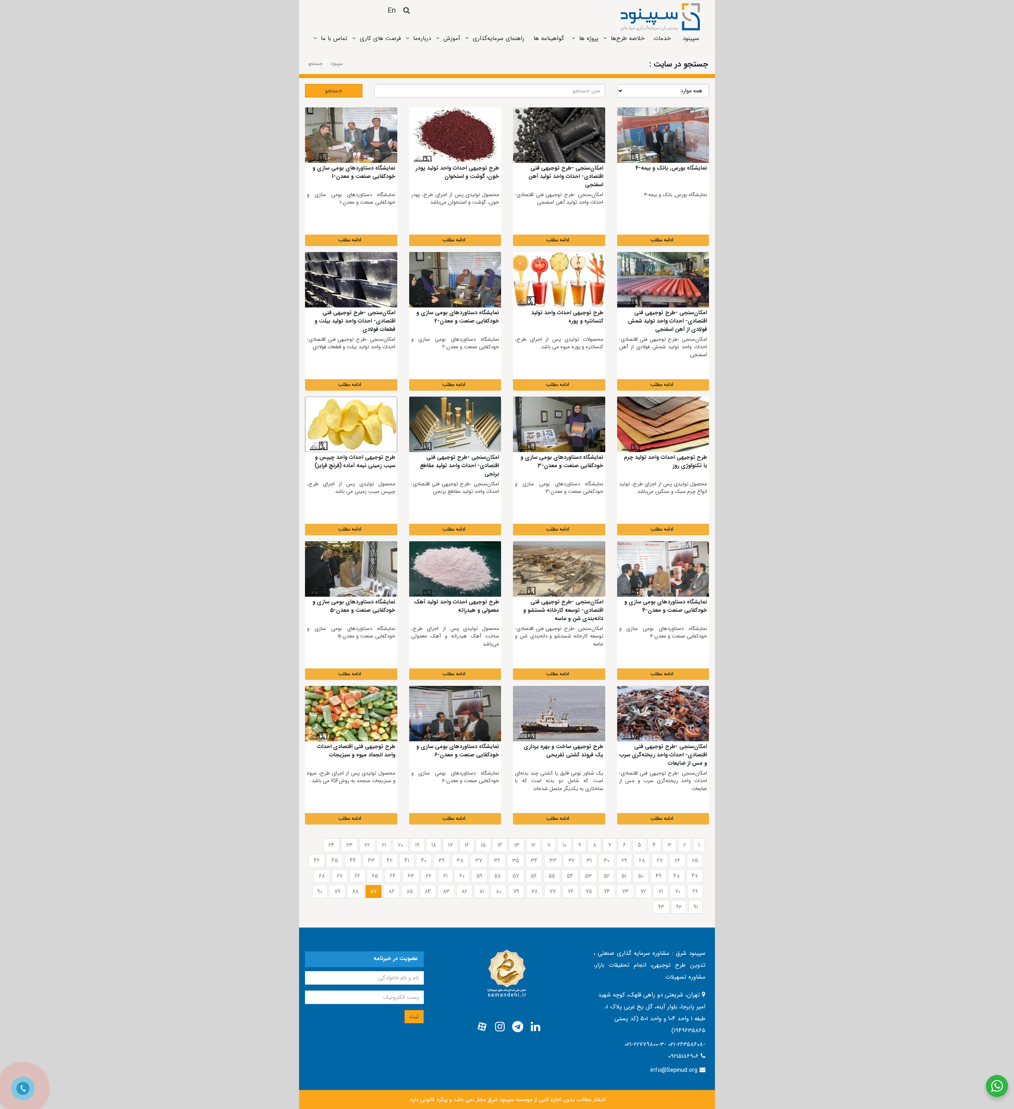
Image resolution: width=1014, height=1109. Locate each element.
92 (679, 907)
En (391, 11)
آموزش (451, 38)
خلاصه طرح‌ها (627, 38)
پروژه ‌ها (588, 38)
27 (660, 860)
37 (478, 860)
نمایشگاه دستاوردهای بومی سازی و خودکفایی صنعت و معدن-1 (354, 172)
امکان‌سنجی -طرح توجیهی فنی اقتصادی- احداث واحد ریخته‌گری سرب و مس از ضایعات (663, 754)
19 (417, 845)
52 (607, 876)
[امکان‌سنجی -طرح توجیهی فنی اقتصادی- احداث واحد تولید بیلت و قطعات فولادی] (351, 279)
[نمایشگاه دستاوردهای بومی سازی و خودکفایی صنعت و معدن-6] (455, 713)
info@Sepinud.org (674, 1070)
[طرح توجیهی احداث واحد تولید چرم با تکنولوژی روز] (663, 424)
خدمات (662, 38)
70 (677, 891)
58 (497, 876)
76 (571, 891)
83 (446, 891)
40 (424, 860)
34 (534, 860)
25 (695, 860)
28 (642, 860)
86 (392, 891)
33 (553, 860)
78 (534, 891)
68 (322, 876)
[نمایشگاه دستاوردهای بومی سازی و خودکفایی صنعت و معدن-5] (351, 569)
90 (319, 891)
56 (534, 876)
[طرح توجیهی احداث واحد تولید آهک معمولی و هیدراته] (455, 569)
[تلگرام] (518, 1027)
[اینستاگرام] (500, 1027)
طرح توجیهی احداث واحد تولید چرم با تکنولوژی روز (665, 461)
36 (497, 860)
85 (409, 891)
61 (445, 876)
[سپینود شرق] (660, 16)
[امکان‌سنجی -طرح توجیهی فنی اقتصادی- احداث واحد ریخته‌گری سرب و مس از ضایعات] (663, 713)
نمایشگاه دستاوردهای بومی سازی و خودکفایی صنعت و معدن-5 (354, 606)
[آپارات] (482, 1027)
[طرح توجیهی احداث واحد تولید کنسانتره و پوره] (559, 279)
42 (390, 860)
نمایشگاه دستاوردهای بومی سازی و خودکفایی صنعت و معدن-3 (561, 461)
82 (464, 891)
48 (676, 876)
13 (516, 845)
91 (696, 907)
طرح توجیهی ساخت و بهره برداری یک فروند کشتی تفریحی (563, 750)
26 (677, 860)
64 (393, 876)
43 (371, 860)
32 (571, 860)
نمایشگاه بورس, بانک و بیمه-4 (671, 168)
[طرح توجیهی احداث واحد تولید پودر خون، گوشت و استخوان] (455, 135)
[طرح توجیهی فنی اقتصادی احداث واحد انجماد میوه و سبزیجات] (351, 713)
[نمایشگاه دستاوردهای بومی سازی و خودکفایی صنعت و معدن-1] (351, 135)
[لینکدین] (535, 1027)
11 (549, 845)
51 (623, 876)
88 (355, 891)
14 (499, 845)
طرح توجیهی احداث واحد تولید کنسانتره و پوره (567, 316)
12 (533, 845)
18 (433, 845)
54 (570, 876)
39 (441, 860)
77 (552, 891)
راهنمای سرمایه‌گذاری (498, 38)
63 (411, 876)
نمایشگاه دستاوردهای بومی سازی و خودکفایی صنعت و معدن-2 (457, 316)
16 (467, 845)
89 (337, 891)
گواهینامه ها (549, 38)
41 (406, 860)
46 (317, 860)
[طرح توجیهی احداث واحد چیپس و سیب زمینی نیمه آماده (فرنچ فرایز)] (351, 424)
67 (340, 876)
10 (564, 845)
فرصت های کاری (380, 38)
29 (624, 860)
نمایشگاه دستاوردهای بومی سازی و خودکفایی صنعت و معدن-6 (457, 750)
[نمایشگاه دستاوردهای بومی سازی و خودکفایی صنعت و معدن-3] (559, 424)
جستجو (333, 90)
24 (331, 845)
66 (357, 876)
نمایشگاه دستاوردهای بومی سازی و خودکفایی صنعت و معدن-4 (665, 606)
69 (695, 891)
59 (479, 876)
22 (367, 845)
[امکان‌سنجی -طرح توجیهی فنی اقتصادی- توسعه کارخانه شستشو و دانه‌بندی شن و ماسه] (559, 569)
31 (589, 860)
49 (658, 876)
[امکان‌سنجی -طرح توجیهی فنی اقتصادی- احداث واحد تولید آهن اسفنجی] (559, 135)
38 (460, 860)
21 (384, 845)
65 (375, 876)
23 (349, 845)
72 (643, 891)
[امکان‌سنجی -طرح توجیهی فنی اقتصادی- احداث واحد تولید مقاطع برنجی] (455, 424)
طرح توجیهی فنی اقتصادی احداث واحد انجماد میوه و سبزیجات (356, 750)
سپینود (690, 38)
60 (462, 876)
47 (695, 876)
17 (450, 845)
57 (516, 876)
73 (625, 891)
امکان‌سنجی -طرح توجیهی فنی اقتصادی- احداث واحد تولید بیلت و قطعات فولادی (354, 321)
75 (588, 891)
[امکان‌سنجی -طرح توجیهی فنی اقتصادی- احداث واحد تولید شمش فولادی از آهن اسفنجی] (663, 279)
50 (641, 876)
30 (607, 860)
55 (552, 876)
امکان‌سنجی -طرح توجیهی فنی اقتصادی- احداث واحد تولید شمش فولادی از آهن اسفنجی (667, 321)
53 (588, 876)
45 (335, 860)
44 (353, 860)
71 (660, 891)
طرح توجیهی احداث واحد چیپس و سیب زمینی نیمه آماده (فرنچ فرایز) (354, 461)
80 (498, 891)
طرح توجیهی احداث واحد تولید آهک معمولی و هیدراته (456, 606)
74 (607, 891)
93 (661, 907)
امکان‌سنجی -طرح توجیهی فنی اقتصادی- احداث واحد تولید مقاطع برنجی (459, 465)
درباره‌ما (422, 38)
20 (400, 845)
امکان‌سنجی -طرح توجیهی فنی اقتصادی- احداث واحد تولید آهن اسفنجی (565, 176)
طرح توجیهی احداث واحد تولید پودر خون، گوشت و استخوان (457, 172)
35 (515, 860)
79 (516, 891)
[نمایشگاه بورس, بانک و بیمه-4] (663, 135)
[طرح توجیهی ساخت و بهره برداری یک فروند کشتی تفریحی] (559, 713)
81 (481, 891)
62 (428, 876)
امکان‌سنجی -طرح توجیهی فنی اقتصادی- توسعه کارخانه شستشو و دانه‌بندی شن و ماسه (563, 610)
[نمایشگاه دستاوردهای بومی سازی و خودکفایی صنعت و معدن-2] (455, 279)
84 (428, 891)
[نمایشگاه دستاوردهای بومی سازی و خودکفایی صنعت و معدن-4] (663, 569)
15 (483, 845)
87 (373, 891)
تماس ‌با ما (334, 38)
